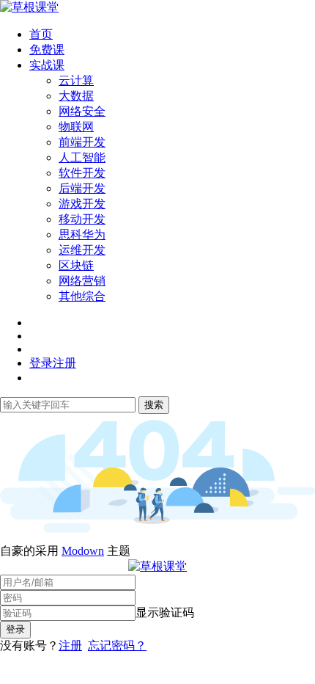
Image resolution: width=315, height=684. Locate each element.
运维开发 (82, 250)
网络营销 (82, 280)
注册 (70, 645)
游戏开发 (82, 203)
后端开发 (82, 188)
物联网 (76, 126)
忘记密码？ (117, 645)
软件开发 (82, 173)
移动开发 (82, 219)
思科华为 (82, 234)
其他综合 (82, 296)
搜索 (153, 404)
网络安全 (82, 111)
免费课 (46, 49)
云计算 (76, 80)
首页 (41, 34)
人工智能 (82, 157)
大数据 (76, 96)
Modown (83, 551)
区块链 (76, 265)
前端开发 (82, 142)
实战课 (46, 65)
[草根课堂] (29, 7)
